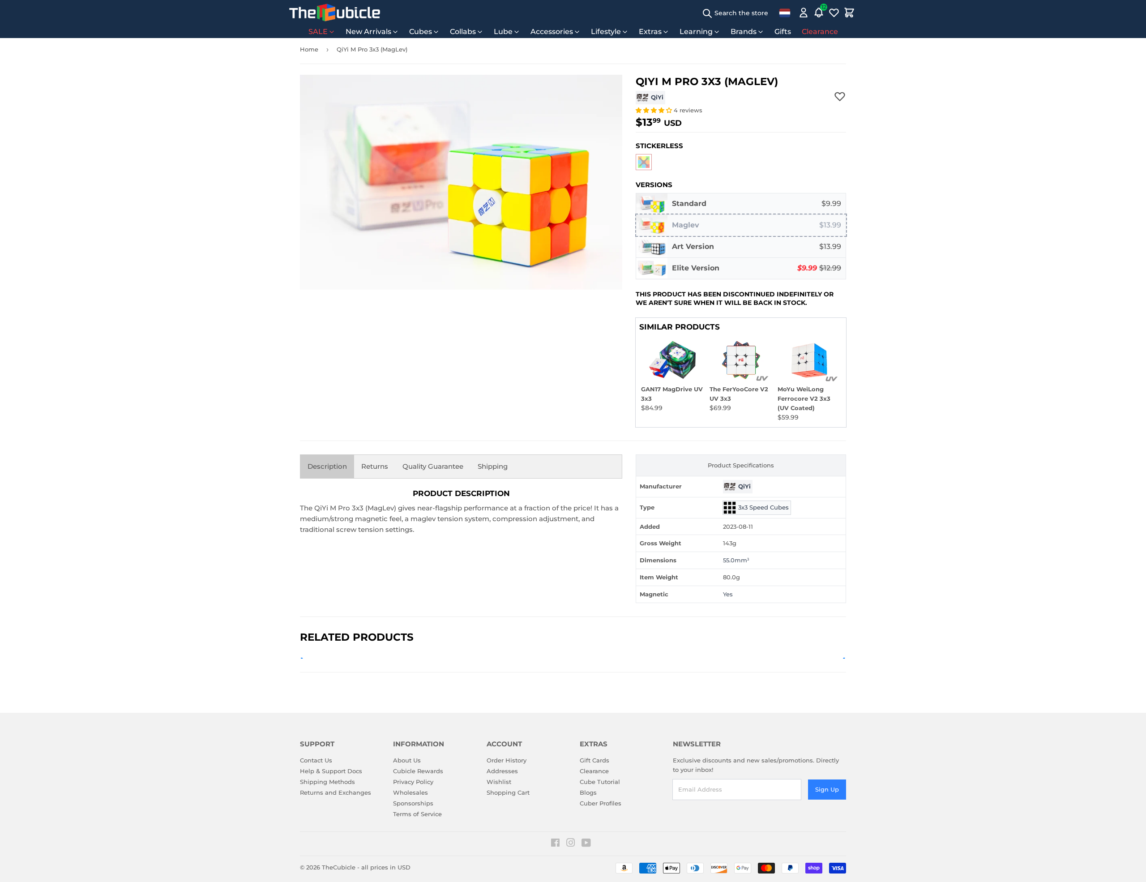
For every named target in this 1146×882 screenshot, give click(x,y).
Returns (374, 466)
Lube (503, 31)
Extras (650, 31)
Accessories (551, 31)
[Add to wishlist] (840, 96)
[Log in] (803, 12)
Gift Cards (594, 760)
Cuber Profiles (600, 803)
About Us (407, 760)
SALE (318, 31)
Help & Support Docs (331, 771)
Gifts (782, 31)
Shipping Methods (327, 781)
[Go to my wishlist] (834, 12)
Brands (744, 31)
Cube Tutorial (600, 781)
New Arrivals (368, 31)
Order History (506, 760)
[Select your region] (785, 12)
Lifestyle (606, 31)
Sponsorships (413, 803)
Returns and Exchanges (335, 792)
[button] (655, 110)
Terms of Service (417, 814)
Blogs (588, 792)
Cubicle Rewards (418, 771)
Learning (696, 31)
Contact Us (316, 760)
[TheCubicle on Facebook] (555, 844)
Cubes (420, 31)
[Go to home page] (334, 12)
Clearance (820, 31)
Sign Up (827, 789)
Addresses (502, 771)
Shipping (493, 466)
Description (327, 466)
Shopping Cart (508, 792)
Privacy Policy (413, 781)
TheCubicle (338, 867)
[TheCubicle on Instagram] (570, 844)
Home (309, 49)
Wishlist (499, 781)
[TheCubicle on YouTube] (586, 844)
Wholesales (410, 792)
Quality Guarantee (432, 466)
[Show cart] (849, 12)
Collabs (463, 31)
